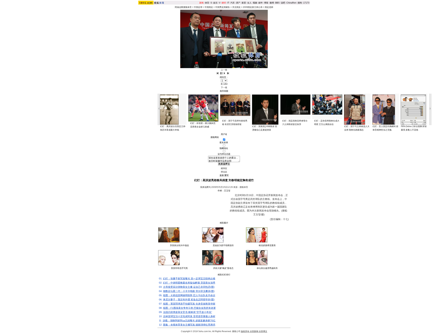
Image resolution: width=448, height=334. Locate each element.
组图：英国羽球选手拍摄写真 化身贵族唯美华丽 (189, 303)
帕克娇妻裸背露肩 (267, 245)
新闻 (201, 3)
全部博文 (263, 331)
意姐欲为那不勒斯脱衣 (223, 245)
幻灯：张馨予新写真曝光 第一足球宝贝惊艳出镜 (189, 278)
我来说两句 (205, 187)
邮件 (260, 3)
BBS (277, 3)
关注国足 (236, 7)
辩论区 (224, 172)
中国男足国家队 (222, 7)
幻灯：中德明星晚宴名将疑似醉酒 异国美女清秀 (189, 282)
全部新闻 (254, 331)
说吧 (283, 3)
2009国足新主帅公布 (252, 7)
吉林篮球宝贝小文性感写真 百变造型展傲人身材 (189, 316)
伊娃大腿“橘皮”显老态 (223, 268)
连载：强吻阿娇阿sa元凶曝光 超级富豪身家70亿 (189, 320)
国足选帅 (269, 7)
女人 (249, 3)
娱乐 (215, 3)
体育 (207, 3)
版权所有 (245, 331)
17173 (306, 3)
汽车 (232, 3)
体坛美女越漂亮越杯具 (267, 268)
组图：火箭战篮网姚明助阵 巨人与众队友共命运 (189, 295)
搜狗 (300, 3)
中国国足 (209, 7)
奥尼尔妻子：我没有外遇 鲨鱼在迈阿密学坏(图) (189, 299)
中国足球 (198, 7)
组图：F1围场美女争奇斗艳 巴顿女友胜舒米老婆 (189, 308)
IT (228, 3)
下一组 (224, 87)
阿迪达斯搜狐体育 (183, 7)
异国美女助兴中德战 (179, 245)
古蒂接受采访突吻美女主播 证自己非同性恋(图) (189, 287)
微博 (272, 3)
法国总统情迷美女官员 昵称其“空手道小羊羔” (187, 312)
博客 (266, 3)
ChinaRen (291, 3)
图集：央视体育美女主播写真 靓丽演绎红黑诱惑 (189, 324)
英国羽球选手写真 (179, 268)
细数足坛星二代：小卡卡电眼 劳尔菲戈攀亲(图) (189, 291)
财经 (224, 3)
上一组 (224, 70)
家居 (244, 3)
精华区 (224, 168)
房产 (238, 3)
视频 (255, 3)
